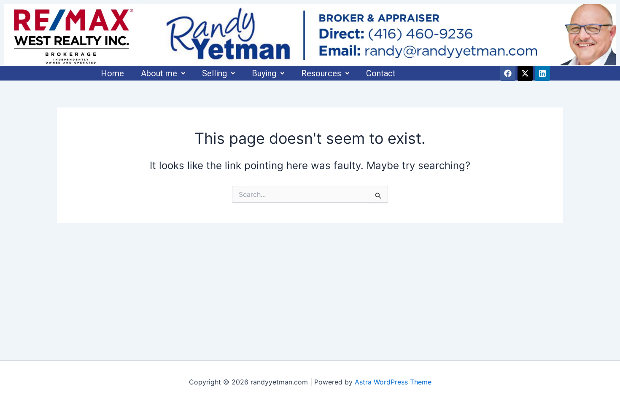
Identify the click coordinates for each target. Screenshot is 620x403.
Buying (264, 73)
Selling (214, 73)
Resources (321, 73)
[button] (163, 73)
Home (112, 73)
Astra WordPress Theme (393, 382)
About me (159, 73)
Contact (381, 73)
